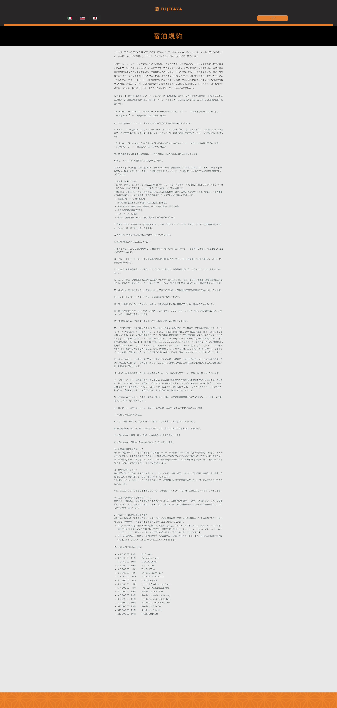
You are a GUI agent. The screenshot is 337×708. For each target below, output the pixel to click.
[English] (82, 18)
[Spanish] (70, 18)
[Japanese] (95, 18)
